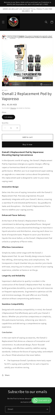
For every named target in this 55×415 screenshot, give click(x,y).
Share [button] (7, 375)
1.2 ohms (8, 117)
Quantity (5, 123)
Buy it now (27, 144)
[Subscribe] (47, 409)
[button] (3, 22)
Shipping (13, 108)
